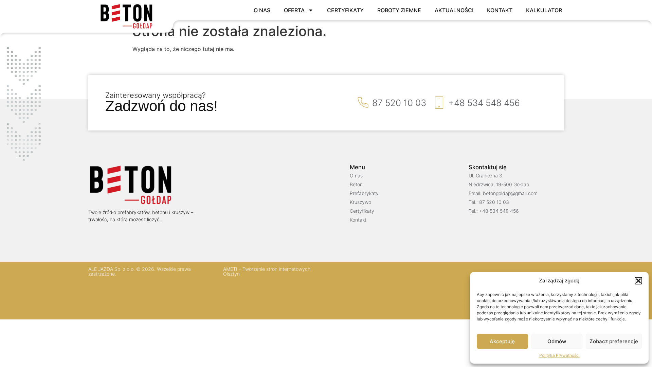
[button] (638, 280)
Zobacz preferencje (614, 341)
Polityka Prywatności (559, 355)
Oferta (294, 10)
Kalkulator (544, 10)
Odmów (556, 341)
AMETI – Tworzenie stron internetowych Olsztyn (266, 271)
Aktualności (454, 10)
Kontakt (499, 10)
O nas (262, 10)
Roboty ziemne (399, 10)
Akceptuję (502, 341)
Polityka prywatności (400, 290)
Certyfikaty (345, 10)
